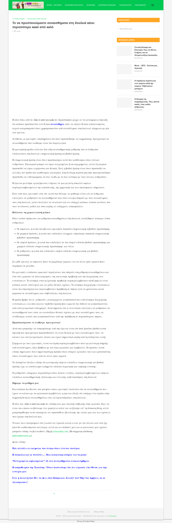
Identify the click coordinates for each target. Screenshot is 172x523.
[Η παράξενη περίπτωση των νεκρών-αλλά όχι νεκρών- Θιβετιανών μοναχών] (124, 84)
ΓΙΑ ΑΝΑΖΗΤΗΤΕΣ (125, 5)
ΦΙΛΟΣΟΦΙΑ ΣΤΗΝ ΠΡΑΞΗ (74, 5)
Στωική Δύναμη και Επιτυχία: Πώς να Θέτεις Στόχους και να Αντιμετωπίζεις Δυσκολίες (146, 51)
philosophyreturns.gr (21, 435)
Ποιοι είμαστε (140, 5)
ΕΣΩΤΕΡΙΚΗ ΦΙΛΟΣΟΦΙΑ (107, 5)
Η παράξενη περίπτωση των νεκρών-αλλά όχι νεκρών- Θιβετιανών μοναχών (145, 85)
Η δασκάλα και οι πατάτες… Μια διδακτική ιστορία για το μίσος (49, 454)
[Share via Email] (67, 493)
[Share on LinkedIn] (64, 493)
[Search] (158, 5)
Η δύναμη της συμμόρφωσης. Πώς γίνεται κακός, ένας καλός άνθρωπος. (146, 103)
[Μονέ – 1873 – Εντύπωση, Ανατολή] (124, 69)
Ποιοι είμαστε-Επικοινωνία (79, 511)
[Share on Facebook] (59, 493)
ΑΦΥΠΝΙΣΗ (58, 5)
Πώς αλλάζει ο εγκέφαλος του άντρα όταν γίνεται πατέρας (46, 448)
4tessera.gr (112, 516)
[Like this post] (56, 493)
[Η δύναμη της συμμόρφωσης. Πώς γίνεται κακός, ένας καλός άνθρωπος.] (124, 103)
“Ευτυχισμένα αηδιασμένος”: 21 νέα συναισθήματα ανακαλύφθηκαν (50, 461)
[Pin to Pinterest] (62, 493)
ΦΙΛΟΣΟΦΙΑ (91, 5)
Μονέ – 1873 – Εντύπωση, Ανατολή (145, 66)
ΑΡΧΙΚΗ (49, 5)
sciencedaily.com (60, 431)
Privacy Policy (99, 511)
